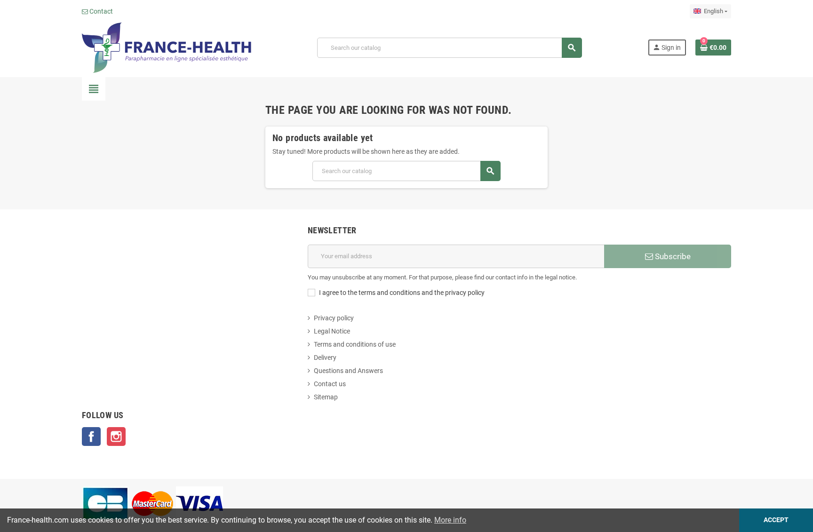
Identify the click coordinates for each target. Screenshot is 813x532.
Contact (100, 11)
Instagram (116, 436)
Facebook (91, 436)
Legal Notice (332, 331)
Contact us (330, 384)
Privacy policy (334, 318)
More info (450, 520)
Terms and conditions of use (355, 344)
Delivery (325, 357)
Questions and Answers (348, 370)
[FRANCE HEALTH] (166, 47)
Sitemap (326, 397)
